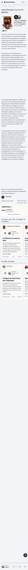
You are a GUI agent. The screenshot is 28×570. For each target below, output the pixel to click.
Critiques (4, 6)
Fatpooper (22, 24)
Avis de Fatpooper (11, 6)
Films (9, 5)
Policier (13, 5)
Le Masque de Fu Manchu (21, 5)
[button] (26, 2)
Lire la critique (7, 254)
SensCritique (4, 5)
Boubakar (13, 231)
